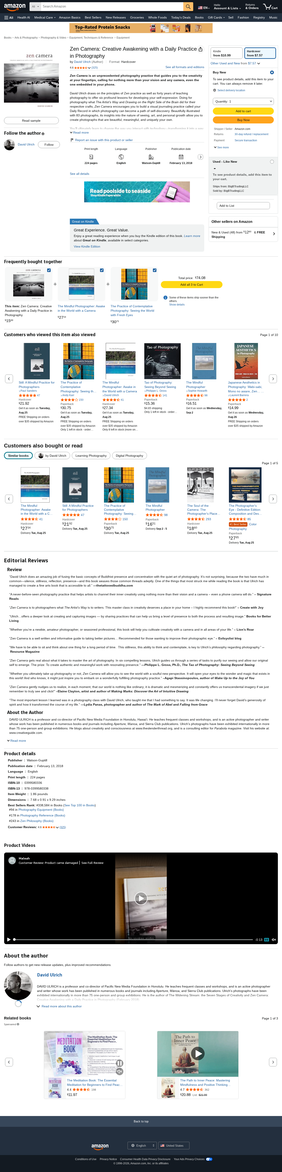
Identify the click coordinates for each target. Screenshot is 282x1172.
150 (125, 519)
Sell (230, 17)
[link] (81, 284)
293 (208, 519)
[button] (8, 17)
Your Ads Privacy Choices (189, 1159)
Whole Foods (157, 17)
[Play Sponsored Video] (198, 1054)
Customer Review (31, 863)
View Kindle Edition (87, 246)
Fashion (243, 17)
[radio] (226, 53)
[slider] (133, 939)
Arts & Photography (26, 37)
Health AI (23, 17)
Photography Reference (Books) (42, 815)
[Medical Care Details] (55, 17)
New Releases (116, 17)
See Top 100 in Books (79, 805)
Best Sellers (93, 17)
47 (82, 515)
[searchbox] (112, 6)
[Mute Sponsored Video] (119, 1072)
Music (273, 17)
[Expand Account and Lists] (240, 8)
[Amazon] (15, 6)
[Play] (7, 940)
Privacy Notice (108, 1159)
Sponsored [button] (10, 1024)
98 (166, 515)
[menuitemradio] (266, 939)
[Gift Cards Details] (224, 17)
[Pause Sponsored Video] (119, 1064)
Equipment (123, 37)
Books (199, 17)
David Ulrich (82, 61)
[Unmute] (274, 939)
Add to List (226, 205)
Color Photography (243, 526)
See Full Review (93, 863)
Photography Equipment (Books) (41, 809)
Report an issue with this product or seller (104, 140)
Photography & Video (53, 37)
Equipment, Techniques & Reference (91, 37)
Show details (177, 304)
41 (41, 519)
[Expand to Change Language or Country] (209, 8)
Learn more (192, 236)
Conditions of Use (85, 1159)
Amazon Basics (69, 17)
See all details (79, 173)
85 (249, 519)
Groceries (137, 17)
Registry (259, 17)
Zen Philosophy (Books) (37, 821)
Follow (49, 144)
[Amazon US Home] (100, 1147)
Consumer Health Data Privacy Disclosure (145, 1159)
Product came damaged (61, 863)
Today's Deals (181, 17)
